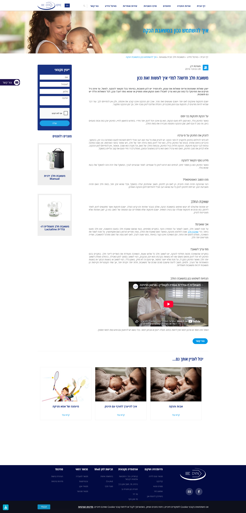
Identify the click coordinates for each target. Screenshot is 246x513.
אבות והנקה (176, 406)
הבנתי (44, 507)
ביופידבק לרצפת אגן (155, 496)
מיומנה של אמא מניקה (66, 406)
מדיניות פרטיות (57, 481)
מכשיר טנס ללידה (156, 476)
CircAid (109, 481)
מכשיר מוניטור (82, 491)
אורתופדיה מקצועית (128, 469)
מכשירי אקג (83, 486)
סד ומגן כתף (133, 499)
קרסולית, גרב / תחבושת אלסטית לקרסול (128, 478)
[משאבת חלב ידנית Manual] (54, 157)
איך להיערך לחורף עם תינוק (121, 406)
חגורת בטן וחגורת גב (129, 489)
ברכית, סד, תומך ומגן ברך (128, 484)
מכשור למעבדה (82, 476)
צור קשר (94, 6)
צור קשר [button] (200, 341)
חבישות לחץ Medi (104, 469)
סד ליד (135, 494)
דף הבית (201, 6)
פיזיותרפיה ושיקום (154, 469)
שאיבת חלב (193, 231)
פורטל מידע (110, 6)
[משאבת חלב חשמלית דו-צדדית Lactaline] (54, 208)
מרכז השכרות (150, 6)
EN (67, 5)
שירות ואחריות (130, 6)
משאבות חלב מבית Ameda (172, 57)
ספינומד (59, 469)
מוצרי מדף (109, 486)
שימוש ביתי (158, 491)
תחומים (167, 6)
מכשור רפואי (81, 469)
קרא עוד (176, 415)
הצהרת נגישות (57, 476)
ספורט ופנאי (158, 486)
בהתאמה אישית (107, 476)
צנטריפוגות (83, 481)
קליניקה (159, 481)
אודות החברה (183, 6)
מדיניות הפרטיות (85, 506)
